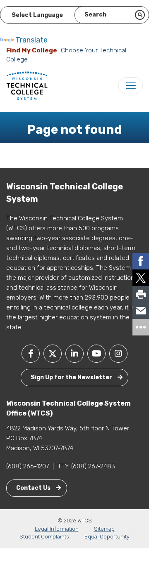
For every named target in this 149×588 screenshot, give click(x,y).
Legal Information (57, 529)
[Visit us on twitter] (52, 354)
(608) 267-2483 (93, 466)
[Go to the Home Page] (27, 85)
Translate (31, 40)
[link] (140, 261)
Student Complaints (44, 537)
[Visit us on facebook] (31, 354)
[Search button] (140, 15)
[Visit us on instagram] (118, 354)
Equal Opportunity (107, 537)
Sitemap (104, 529)
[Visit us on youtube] (96, 354)
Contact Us (34, 487)
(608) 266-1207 (27, 466)
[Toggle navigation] (130, 85)
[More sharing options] (140, 327)
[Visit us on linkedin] (74, 354)
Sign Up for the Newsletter (72, 377)
